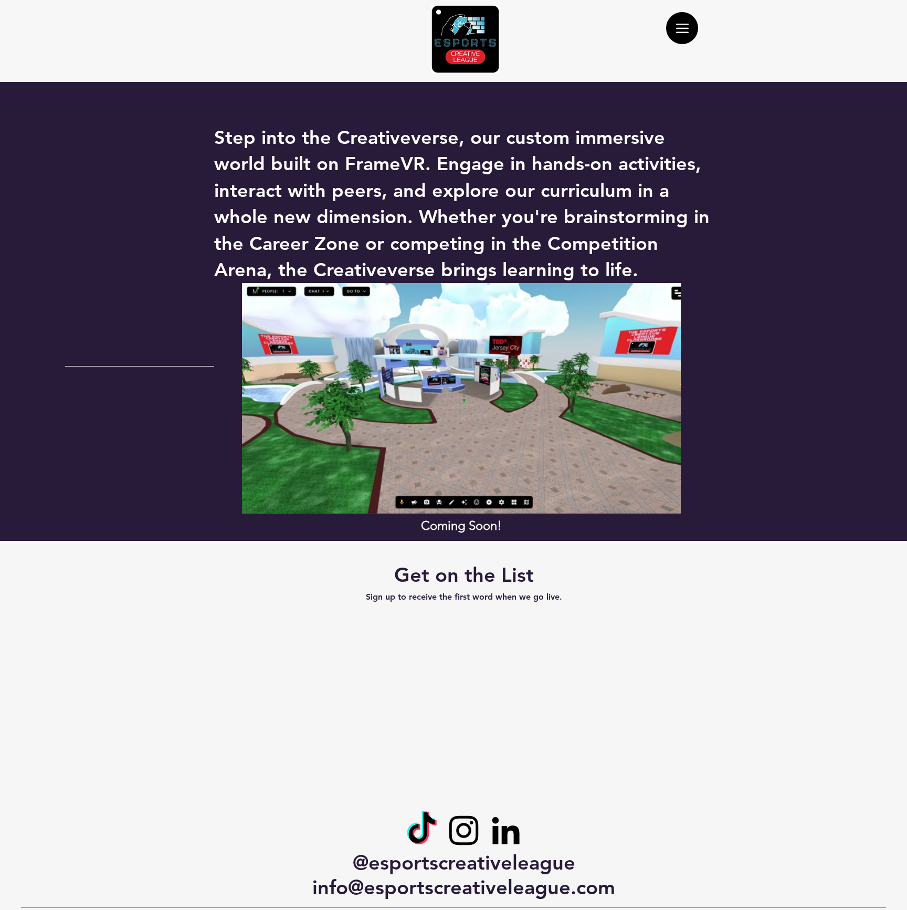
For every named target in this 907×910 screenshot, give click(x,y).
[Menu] (682, 28)
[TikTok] (421, 830)
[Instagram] (463, 830)
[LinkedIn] (505, 830)
